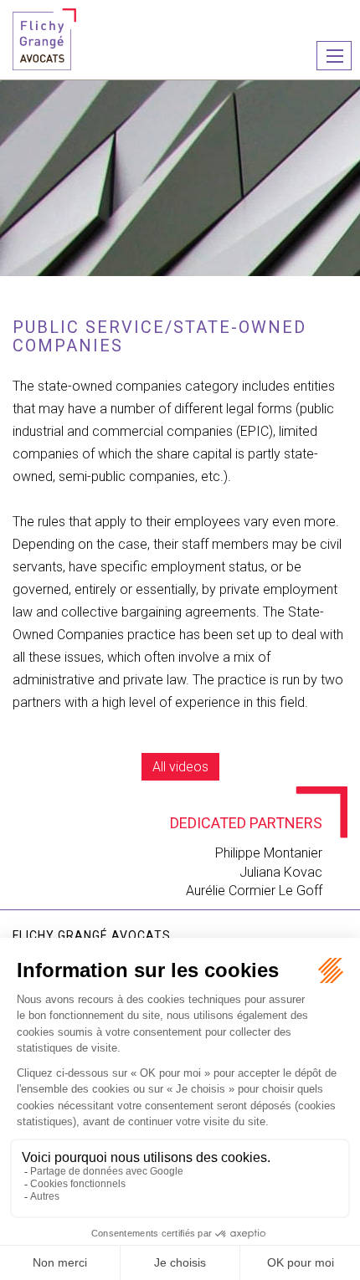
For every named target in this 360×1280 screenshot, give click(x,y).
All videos (180, 767)
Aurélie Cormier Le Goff (254, 891)
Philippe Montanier (268, 853)
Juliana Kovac (280, 872)
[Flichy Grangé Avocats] (44, 38)
